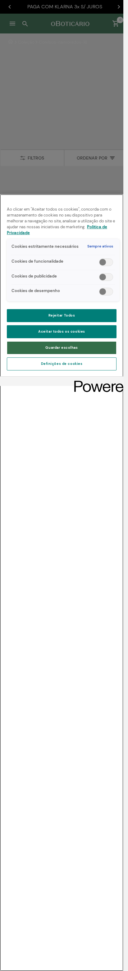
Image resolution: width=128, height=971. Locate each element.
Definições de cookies (62, 363)
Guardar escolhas (61, 347)
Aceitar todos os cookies (61, 331)
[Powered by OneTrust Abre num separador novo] (96, 382)
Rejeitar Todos (61, 315)
